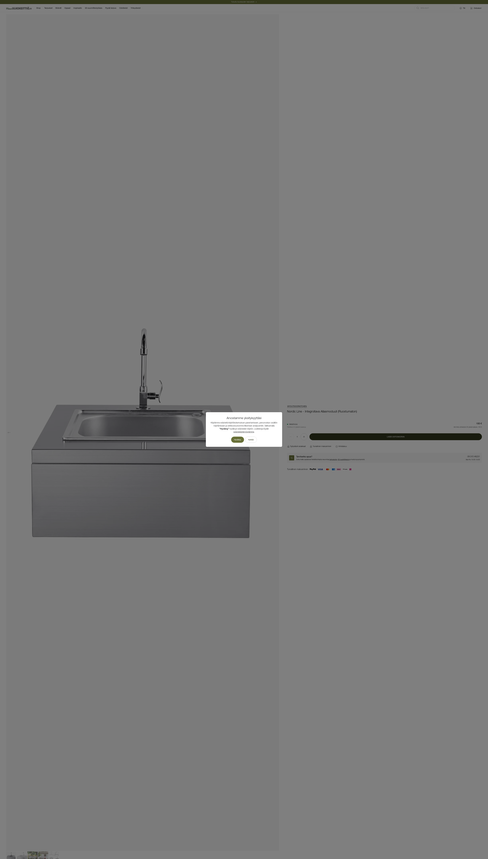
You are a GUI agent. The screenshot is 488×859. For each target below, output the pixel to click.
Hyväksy (237, 440)
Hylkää (251, 440)
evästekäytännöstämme (243, 432)
